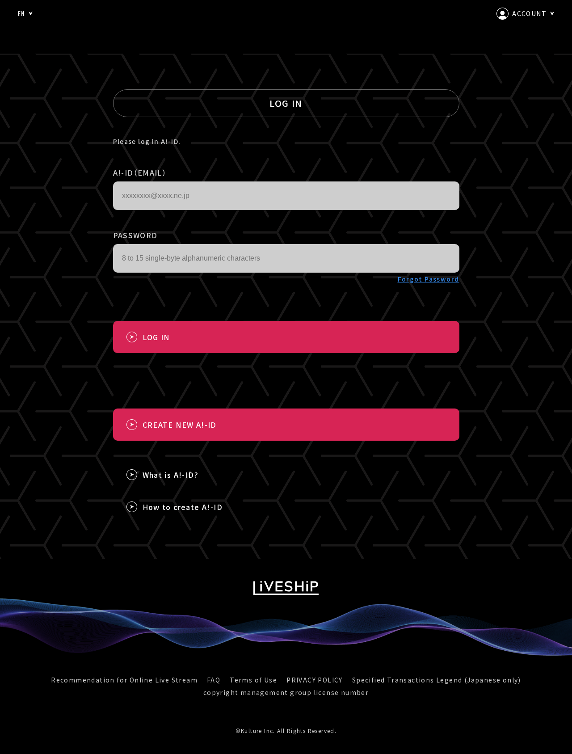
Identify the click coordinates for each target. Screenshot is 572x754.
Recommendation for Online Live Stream (124, 679)
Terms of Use (253, 679)
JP (21, 39)
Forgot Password (428, 278)
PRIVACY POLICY (314, 679)
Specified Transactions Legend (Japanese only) (436, 679)
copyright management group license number (286, 692)
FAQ (213, 679)
